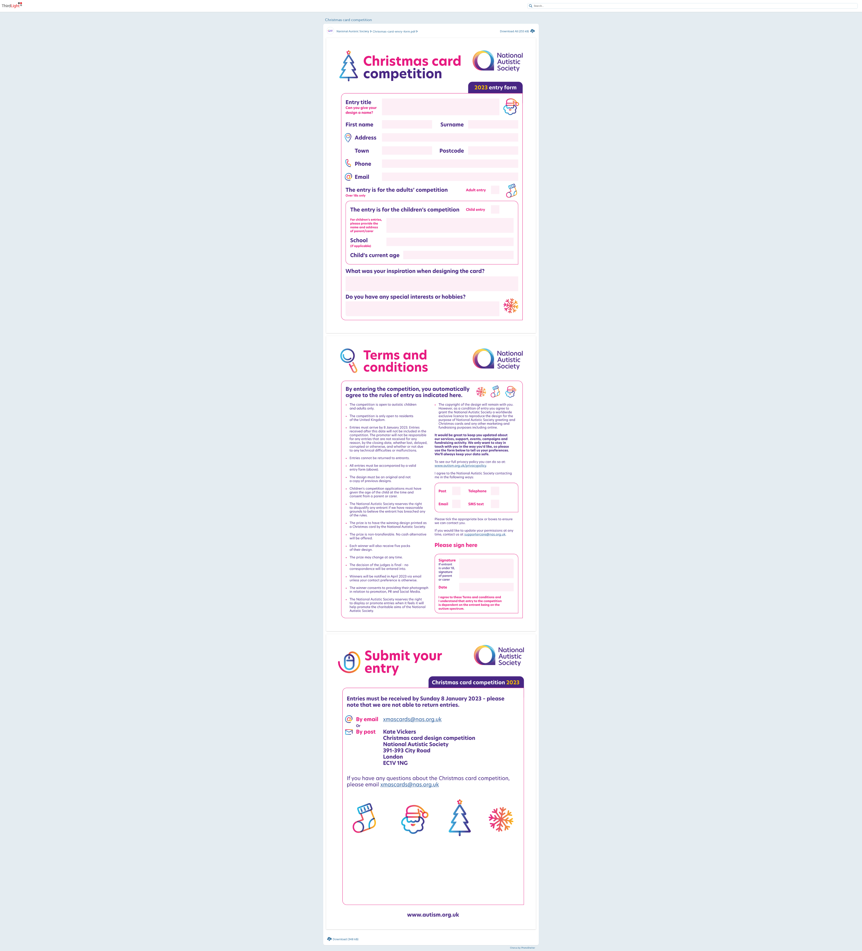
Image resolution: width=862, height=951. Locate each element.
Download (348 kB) (345, 939)
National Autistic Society (352, 31)
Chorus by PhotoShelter (522, 948)
